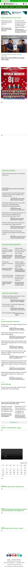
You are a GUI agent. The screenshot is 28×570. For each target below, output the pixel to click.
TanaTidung (4, 56)
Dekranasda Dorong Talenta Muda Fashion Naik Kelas (6, 29)
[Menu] (2, 4)
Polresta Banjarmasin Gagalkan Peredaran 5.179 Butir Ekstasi (7, 257)
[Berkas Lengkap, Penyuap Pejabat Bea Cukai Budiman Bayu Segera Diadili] (20, 264)
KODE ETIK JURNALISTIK (9, 562)
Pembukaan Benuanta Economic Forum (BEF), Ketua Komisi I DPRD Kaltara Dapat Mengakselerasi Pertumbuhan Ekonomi (17, 209)
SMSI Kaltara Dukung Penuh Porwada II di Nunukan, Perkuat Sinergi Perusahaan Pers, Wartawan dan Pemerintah (17, 378)
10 (3, 470)
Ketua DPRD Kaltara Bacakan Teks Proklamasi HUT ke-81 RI (13, 189)
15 (21, 470)
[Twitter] (10, 555)
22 (21, 472)
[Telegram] (21, 555)
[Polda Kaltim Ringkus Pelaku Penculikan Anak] (7, 278)
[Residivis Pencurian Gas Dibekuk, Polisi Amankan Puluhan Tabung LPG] (20, 278)
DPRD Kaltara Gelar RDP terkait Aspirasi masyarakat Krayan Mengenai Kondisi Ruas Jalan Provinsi (17, 237)
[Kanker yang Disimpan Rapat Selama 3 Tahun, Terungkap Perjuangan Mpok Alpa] (14, 297)
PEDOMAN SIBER (20, 562)
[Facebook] (7, 555)
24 (3, 474)
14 (17, 470)
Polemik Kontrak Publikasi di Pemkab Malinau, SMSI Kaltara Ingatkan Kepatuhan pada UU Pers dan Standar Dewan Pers (17, 347)
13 (14, 470)
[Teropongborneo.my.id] (10, 4)
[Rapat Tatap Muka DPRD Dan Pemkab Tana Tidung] (14, 44)
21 (17, 472)
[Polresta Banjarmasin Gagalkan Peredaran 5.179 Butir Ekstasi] (7, 251)
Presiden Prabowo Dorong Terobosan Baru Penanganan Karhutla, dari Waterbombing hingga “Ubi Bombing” (21, 31)
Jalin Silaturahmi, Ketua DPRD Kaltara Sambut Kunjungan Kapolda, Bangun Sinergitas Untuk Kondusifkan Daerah (17, 199)
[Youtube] (15, 555)
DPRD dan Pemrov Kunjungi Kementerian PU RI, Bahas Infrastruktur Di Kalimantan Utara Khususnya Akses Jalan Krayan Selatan (17, 219)
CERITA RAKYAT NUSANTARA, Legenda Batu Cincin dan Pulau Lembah (17, 309)
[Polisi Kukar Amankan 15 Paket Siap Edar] (7, 264)
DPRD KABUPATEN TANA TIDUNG (8, 54)
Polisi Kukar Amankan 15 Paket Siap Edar (7, 269)
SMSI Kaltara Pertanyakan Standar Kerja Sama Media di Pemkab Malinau (17, 337)
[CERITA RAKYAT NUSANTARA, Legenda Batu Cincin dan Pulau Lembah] (14, 305)
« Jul (2, 478)
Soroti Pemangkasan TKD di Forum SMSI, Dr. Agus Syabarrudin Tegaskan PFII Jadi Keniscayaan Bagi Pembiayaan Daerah (17, 357)
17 (3, 472)
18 (6, 472)
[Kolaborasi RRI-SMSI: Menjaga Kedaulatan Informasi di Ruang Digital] (14, 325)
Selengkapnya (13, 422)
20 (14, 472)
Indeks (8, 559)
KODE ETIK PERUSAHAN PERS (14, 564)
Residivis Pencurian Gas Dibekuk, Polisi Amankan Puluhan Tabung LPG (19, 284)
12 (10, 470)
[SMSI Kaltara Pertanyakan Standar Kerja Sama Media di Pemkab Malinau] (14, 333)
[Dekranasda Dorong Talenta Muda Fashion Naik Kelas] (7, 23)
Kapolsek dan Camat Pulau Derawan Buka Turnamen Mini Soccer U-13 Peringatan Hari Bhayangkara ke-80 (21, 416)
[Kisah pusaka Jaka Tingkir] (8, 313)
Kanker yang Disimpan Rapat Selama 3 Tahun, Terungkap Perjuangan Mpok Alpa (17, 301)
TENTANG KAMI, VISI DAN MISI (14, 561)
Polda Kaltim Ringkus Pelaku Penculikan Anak (7, 283)
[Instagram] (13, 555)
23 (25, 472)
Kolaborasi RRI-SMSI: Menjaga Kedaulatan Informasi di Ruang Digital (16, 329)
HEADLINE (19, 54)
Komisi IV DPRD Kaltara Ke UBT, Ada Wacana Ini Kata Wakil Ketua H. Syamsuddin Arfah (17, 227)
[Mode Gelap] (24, 4)
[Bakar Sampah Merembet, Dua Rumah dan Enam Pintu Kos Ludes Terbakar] (20, 251)
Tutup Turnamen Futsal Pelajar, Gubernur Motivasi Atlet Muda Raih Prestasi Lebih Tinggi (13, 403)
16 (25, 470)
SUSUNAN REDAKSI (16, 559)
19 (10, 472)
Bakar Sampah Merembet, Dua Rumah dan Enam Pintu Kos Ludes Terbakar (20, 257)
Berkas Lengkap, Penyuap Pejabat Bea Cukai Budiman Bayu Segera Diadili (20, 270)
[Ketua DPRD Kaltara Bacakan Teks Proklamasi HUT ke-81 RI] (14, 179)
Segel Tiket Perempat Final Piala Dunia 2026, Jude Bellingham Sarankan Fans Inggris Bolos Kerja (6, 415)
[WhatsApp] (18, 555)
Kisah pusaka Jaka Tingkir (19, 314)
